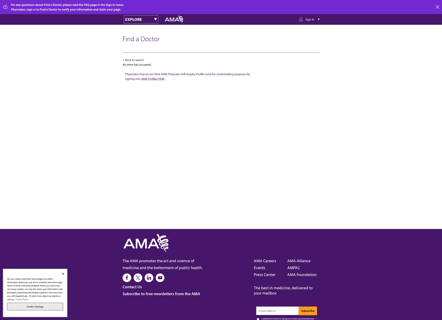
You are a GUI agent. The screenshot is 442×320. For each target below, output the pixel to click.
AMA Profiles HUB (152, 79)
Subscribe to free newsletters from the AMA (161, 293)
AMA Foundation (302, 274)
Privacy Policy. (22, 299)
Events (259, 267)
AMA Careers (265, 260)
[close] (438, 7)
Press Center (264, 274)
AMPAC (293, 267)
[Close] (63, 274)
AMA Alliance (299, 260)
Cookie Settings (35, 306)
